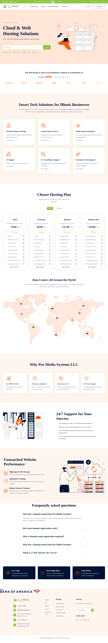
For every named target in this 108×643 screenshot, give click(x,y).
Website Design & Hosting (16, 131)
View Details (9, 140)
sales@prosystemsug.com (23, 610)
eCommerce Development (85, 160)
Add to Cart (15, 232)
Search (46, 47)
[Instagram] (81, 620)
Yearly (50, 208)
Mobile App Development (85, 131)
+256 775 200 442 (21, 620)
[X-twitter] (88, 620)
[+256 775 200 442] (14, 620)
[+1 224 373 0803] (14, 606)
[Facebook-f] (77, 620)
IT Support (10, 160)
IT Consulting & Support (50, 160)
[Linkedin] (84, 620)
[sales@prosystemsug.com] (14, 610)
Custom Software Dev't (49, 131)
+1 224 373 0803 (21, 606)
